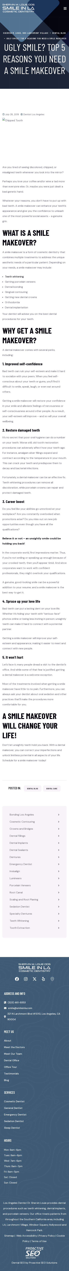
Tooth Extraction (20, 928)
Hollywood (55, 1224)
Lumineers (16, 878)
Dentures (15, 857)
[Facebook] (17, 979)
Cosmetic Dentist (14, 1101)
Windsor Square (38, 1224)
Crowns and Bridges (21, 828)
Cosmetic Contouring (22, 821)
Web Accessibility (26, 1235)
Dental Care (51, 788)
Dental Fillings (17, 836)
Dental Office (11, 1060)
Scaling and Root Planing (24, 899)
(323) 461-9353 (17, 1002)
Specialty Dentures (21, 913)
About (7, 1040)
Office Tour (10, 1067)
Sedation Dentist (20, 906)
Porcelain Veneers (20, 885)
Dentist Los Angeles (33, 114)
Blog (6, 1080)
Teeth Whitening (19, 920)
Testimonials (11, 1073)
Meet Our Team (13, 1053)
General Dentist (13, 1108)
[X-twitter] (34, 979)
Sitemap (9, 1235)
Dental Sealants (19, 850)
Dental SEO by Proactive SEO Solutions (34, 1262)
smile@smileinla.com (20, 1008)
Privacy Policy (47, 1235)
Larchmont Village (17, 1224)
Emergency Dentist (21, 864)
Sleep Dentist (12, 1127)
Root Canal (16, 892)
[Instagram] (26, 979)
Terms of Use (39, 1241)
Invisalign (15, 871)
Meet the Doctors (14, 1047)
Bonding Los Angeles (22, 814)
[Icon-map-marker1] (52, 979)
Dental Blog (32, 788)
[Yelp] (43, 979)
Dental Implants (19, 843)
